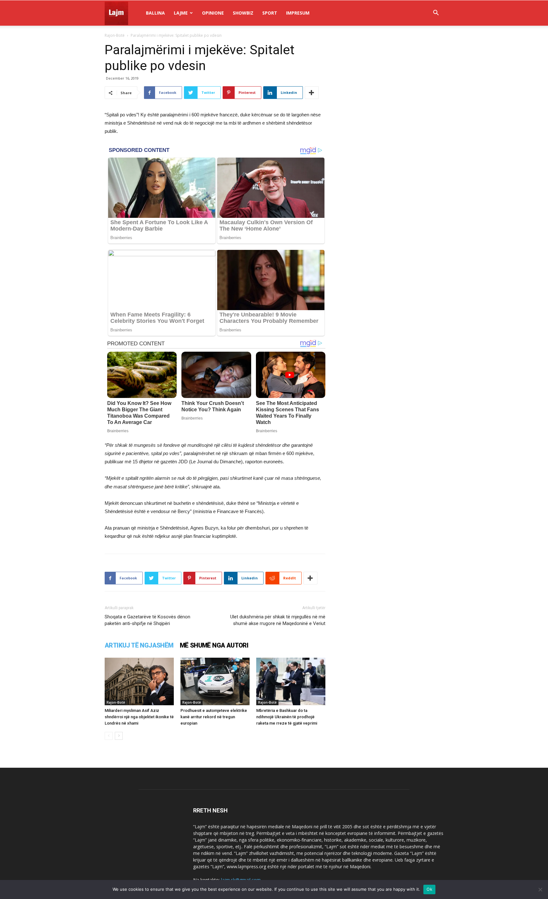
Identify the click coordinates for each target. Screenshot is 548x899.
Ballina (155, 13)
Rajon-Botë (115, 35)
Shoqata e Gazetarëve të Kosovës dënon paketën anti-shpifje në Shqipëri (147, 620)
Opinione (213, 13)
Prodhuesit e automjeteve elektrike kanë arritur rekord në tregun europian (213, 717)
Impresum (298, 13)
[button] (435, 13)
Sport (269, 13)
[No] (540, 889)
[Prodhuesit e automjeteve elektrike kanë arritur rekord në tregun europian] (215, 681)
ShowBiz (243, 13)
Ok (429, 889)
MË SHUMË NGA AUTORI (214, 645)
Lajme (181, 13)
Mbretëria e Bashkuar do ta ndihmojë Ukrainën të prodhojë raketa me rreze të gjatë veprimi (286, 717)
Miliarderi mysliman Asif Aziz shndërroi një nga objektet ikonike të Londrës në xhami (139, 717)
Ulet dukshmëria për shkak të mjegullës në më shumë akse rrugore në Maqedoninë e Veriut (277, 620)
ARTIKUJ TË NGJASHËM (139, 645)
